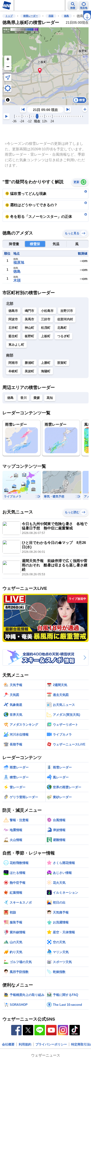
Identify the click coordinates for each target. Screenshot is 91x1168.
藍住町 (13, 336)
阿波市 (13, 319)
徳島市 (13, 311)
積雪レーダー (30, 16)
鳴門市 (29, 311)
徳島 (66, 16)
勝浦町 (29, 363)
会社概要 (8, 1044)
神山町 (29, 327)
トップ (9, 16)
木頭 (17, 280)
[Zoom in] (7, 59)
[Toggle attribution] (8, 100)
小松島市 (47, 311)
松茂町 (45, 327)
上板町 (45, 336)
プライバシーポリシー (51, 1044)
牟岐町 (13, 371)
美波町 (29, 371)
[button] (40, 70)
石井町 (13, 327)
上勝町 (45, 363)
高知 (50, 398)
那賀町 (62, 363)
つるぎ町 (63, 336)
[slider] (37, 116)
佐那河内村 (65, 319)
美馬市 (29, 319)
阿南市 (13, 363)
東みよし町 (16, 344)
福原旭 (18, 262)
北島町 (62, 327)
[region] (45, 66)
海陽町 (45, 371)
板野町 (29, 336)
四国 (51, 16)
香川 (23, 398)
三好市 (45, 319)
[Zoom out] (7, 66)
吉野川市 (66, 311)
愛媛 (36, 398)
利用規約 (25, 1044)
